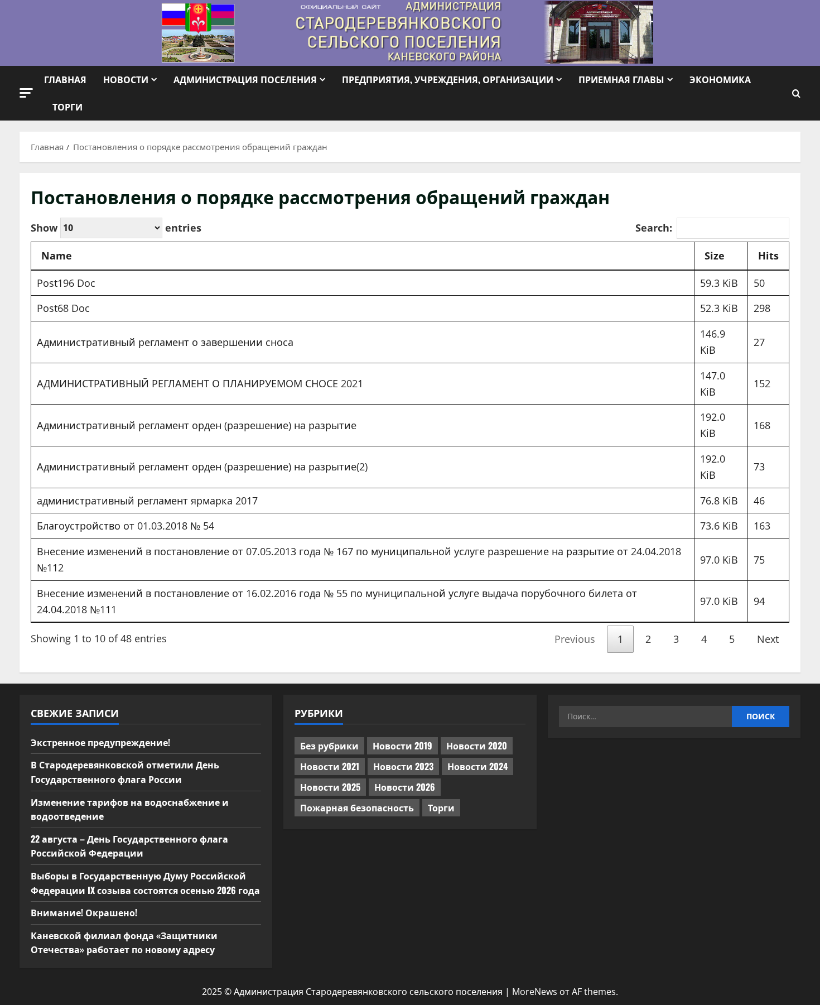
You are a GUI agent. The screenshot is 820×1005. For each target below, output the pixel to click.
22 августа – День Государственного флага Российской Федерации (129, 846)
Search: (653, 227)
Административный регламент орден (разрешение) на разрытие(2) (202, 466)
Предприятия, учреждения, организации (447, 79)
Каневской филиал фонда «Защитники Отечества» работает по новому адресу (124, 942)
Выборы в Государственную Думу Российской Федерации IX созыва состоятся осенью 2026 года (145, 883)
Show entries (116, 227)
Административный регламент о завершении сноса (165, 342)
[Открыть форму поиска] (796, 93)
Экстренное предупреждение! (100, 742)
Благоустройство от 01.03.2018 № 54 (125, 525)
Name (56, 255)
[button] (26, 93)
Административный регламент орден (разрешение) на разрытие (196, 425)
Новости (125, 79)
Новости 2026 (404, 787)
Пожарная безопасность (357, 807)
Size (715, 255)
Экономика (720, 79)
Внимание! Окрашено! (84, 912)
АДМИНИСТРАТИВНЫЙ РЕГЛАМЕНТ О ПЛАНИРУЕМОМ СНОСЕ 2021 (200, 383)
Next (768, 639)
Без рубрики (329, 745)
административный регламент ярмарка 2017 (147, 500)
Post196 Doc (66, 283)
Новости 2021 (329, 766)
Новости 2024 (477, 766)
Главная (65, 79)
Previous (574, 639)
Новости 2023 (403, 766)
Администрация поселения (245, 79)
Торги (67, 106)
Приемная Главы (621, 79)
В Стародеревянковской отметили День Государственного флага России (125, 772)
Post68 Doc (63, 308)
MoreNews (534, 991)
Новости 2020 (476, 745)
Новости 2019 (402, 745)
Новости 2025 (330, 787)
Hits (768, 255)
